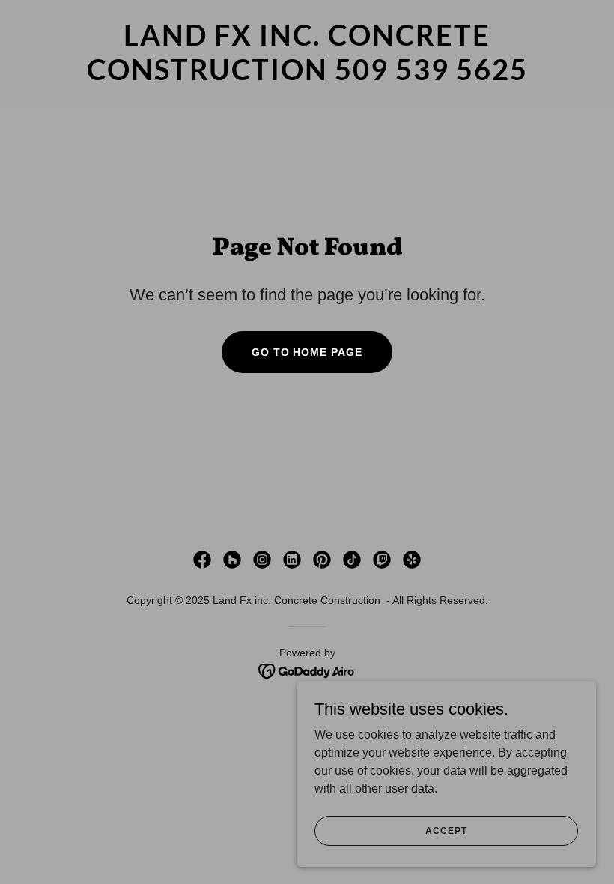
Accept (445, 830)
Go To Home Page (307, 352)
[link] (307, 76)
